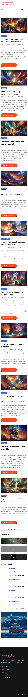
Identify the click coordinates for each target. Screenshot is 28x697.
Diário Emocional (14, 540)
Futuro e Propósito (14, 548)
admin (3, 44)
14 (2, 532)
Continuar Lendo (8, 65)
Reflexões (14, 556)
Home (2, 14)
